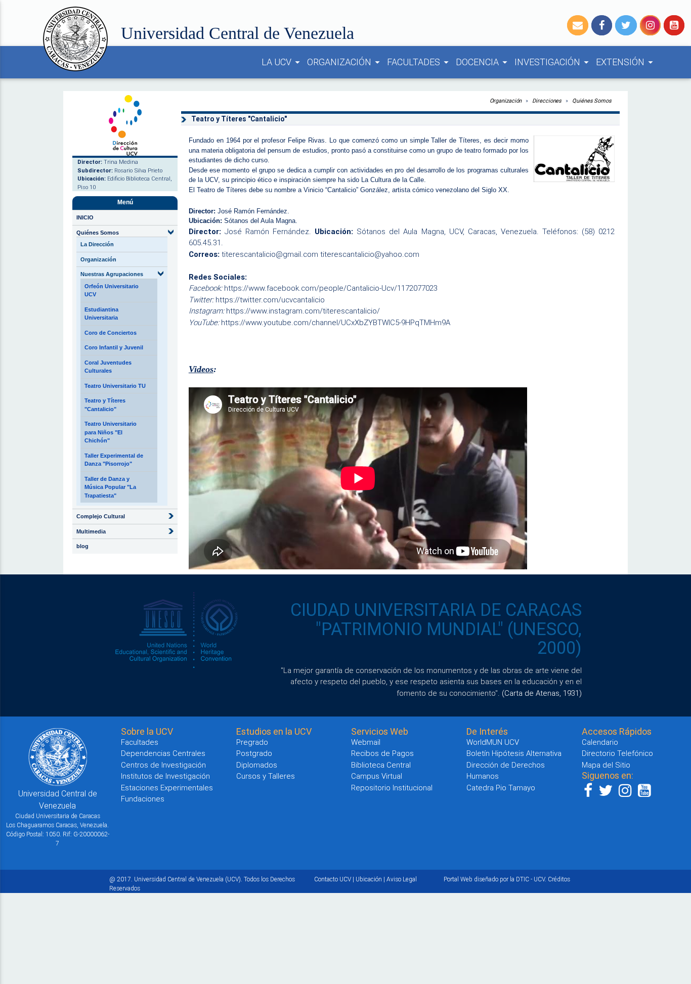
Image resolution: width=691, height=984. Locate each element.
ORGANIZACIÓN (345, 62)
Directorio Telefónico (617, 753)
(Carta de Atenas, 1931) (542, 693)
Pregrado (252, 742)
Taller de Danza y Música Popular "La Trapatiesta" (110, 487)
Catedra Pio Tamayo (500, 787)
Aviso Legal (401, 879)
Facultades (139, 742)
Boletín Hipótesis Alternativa (514, 753)
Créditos (559, 879)
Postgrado (254, 753)
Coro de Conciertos (110, 333)
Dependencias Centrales (163, 753)
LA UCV (282, 62)
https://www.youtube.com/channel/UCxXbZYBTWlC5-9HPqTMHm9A (335, 322)
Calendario (600, 742)
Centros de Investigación (163, 765)
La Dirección (97, 244)
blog (82, 546)
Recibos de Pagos (382, 753)
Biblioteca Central (381, 765)
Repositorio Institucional (392, 787)
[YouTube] (674, 25)
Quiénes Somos (592, 100)
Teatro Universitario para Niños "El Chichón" (110, 432)
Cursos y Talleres (265, 776)
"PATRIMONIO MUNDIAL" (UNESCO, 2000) (449, 638)
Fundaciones (142, 798)
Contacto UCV (332, 879)
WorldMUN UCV (492, 742)
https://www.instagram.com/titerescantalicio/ (303, 311)
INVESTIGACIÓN (553, 62)
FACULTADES (419, 62)
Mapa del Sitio (606, 765)
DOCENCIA (483, 62)
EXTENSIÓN (626, 62)
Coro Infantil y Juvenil (113, 347)
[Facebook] (601, 25)
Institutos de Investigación (165, 776)
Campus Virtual (376, 776)
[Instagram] (650, 25)
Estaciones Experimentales (167, 787)
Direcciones (547, 100)
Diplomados (256, 765)
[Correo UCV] (577, 25)
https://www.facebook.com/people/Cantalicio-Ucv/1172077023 (331, 288)
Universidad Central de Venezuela (237, 33)
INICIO (85, 217)
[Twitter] (626, 25)
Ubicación (369, 879)
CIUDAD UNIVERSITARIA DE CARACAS (436, 609)
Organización (98, 259)
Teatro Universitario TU (115, 386)
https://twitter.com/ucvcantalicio (270, 299)
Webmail (365, 742)
